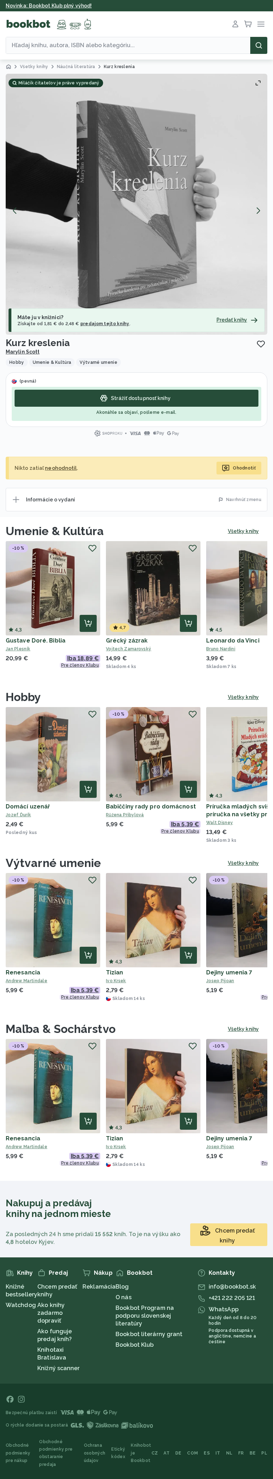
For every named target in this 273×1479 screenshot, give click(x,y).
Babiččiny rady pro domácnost (151, 806)
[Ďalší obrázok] (258, 210)
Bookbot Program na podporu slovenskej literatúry (145, 1316)
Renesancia (23, 972)
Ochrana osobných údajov (94, 1453)
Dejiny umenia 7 (229, 972)
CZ (154, 1453)
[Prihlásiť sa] (235, 24)
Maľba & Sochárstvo (61, 1028)
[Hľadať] (258, 45)
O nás (124, 1297)
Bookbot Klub (135, 1344)
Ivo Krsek (116, 980)
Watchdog (21, 1305)
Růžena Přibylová (125, 814)
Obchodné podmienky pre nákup (18, 1453)
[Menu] (261, 24)
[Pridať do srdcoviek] (261, 344)
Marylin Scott (22, 352)
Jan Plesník (18, 648)
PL (264, 1453)
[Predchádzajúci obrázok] (15, 210)
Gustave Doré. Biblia (35, 640)
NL (229, 1453)
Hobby (23, 697)
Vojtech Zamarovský (128, 648)
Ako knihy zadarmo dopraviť (51, 1313)
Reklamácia (99, 1286)
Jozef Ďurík (18, 814)
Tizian (114, 972)
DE (178, 1453)
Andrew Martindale (26, 980)
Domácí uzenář (28, 806)
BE (253, 1453)
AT (167, 1453)
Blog (122, 1286)
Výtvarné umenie (53, 862)
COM (192, 1453)
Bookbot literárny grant (149, 1334)
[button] (136, 204)
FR (241, 1453)
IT (217, 1453)
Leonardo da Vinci (232, 640)
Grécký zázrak (127, 640)
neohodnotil (61, 468)
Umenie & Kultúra (55, 531)
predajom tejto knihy (104, 323)
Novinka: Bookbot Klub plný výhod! (49, 6)
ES (207, 1453)
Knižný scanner (58, 1368)
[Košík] (248, 24)
